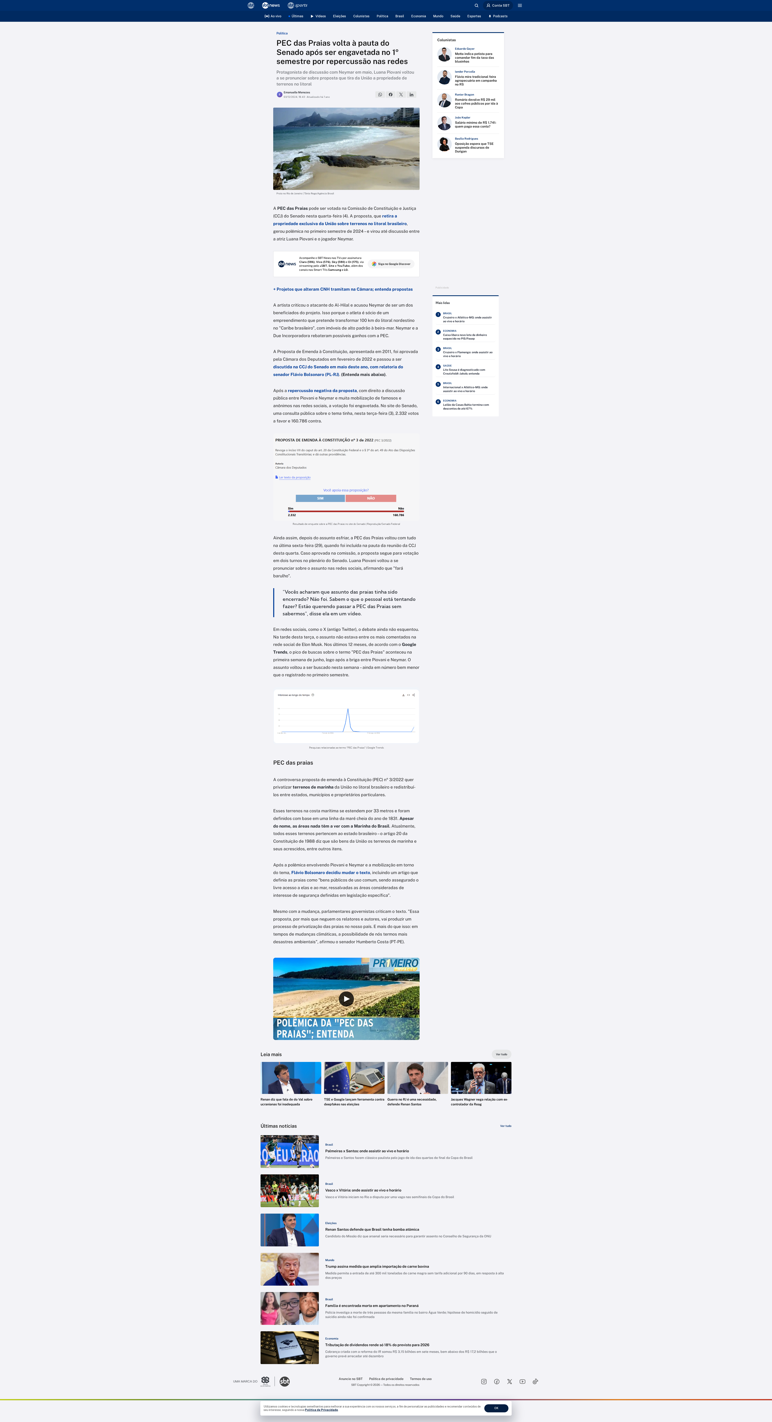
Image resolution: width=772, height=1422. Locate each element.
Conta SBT (501, 5)
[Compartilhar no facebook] (390, 94)
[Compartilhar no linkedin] (411, 94)
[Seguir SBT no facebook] (497, 1381)
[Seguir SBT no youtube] (522, 1381)
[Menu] (519, 5)
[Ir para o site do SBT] (285, 1382)
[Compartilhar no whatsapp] (380, 94)
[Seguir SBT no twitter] (509, 1381)
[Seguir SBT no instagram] (484, 1381)
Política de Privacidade (321, 1410)
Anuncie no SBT (351, 1379)
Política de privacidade (386, 1379)
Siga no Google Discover (394, 264)
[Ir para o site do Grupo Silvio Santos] (254, 1382)
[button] (291, 1090)
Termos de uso (421, 1379)
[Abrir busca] (476, 5)
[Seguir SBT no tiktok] (535, 1381)
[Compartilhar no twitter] (401, 94)
